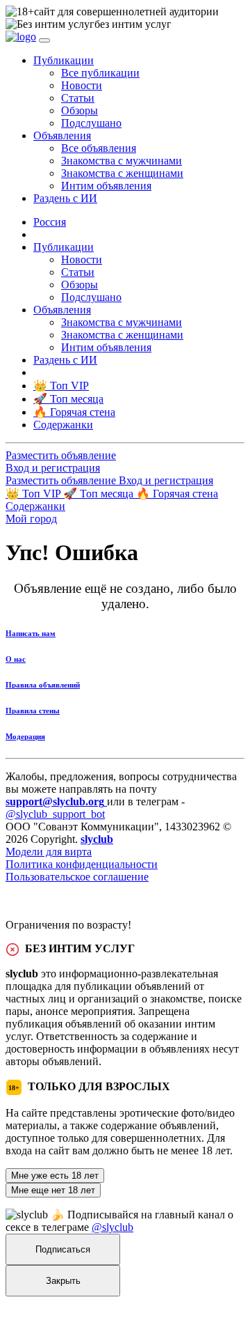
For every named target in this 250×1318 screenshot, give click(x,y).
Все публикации (100, 73)
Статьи (77, 98)
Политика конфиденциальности (82, 864)
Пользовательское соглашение (77, 877)
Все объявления (98, 148)
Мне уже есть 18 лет (55, 1175)
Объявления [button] (62, 135)
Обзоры (79, 110)
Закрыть (63, 1281)
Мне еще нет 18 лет (53, 1190)
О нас (16, 659)
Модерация (25, 736)
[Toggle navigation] (44, 40)
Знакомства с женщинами (122, 173)
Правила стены (33, 710)
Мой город (31, 519)
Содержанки (35, 506)
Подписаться (62, 1249)
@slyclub (112, 1227)
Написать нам (31, 633)
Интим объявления (106, 186)
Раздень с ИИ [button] (65, 198)
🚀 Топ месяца (99, 493)
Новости (81, 85)
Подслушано (91, 123)
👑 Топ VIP (34, 493)
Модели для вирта (49, 852)
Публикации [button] (63, 60)
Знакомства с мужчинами (121, 160)
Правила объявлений (43, 685)
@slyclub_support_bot (55, 814)
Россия (49, 222)
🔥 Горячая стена (177, 493)
